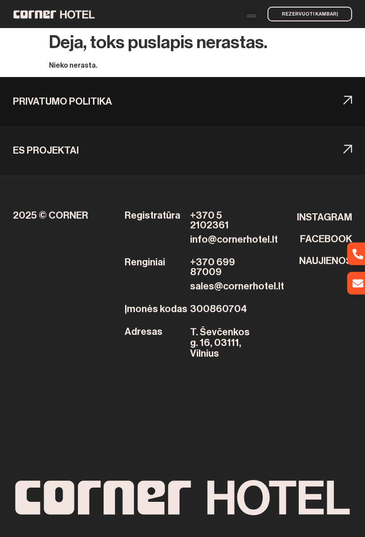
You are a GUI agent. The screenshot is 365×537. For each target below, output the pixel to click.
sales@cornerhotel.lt (237, 286)
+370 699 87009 (212, 267)
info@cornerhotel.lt (234, 239)
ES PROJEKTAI (46, 150)
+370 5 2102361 (209, 220)
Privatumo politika (62, 101)
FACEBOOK (326, 239)
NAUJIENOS (325, 261)
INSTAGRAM (324, 217)
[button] (251, 14)
